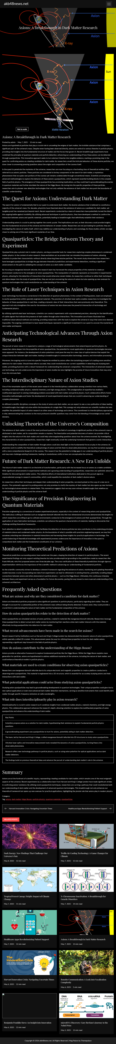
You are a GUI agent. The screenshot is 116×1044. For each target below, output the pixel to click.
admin (13, 142)
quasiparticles (67, 799)
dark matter (16, 799)
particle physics (39, 799)
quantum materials (53, 799)
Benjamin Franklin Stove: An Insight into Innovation (27, 1022)
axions (8, 799)
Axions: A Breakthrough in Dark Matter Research (83, 939)
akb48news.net (16, 4)
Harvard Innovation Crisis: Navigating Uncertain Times (29, 979)
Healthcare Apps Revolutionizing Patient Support (26, 939)
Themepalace (86, 1041)
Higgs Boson (27, 799)
